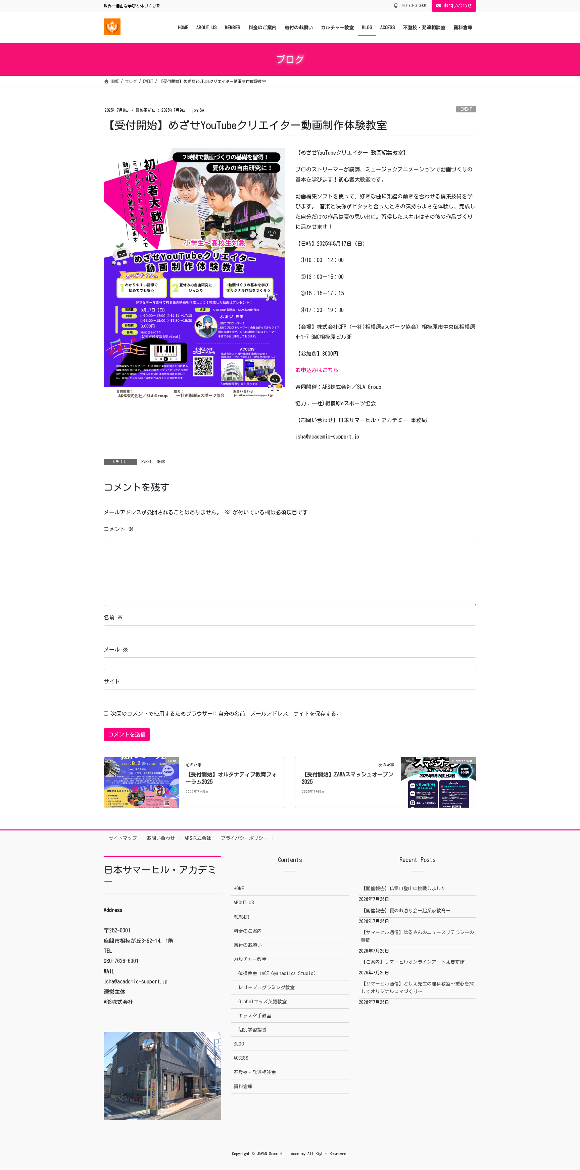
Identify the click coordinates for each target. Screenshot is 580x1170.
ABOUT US (244, 902)
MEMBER (241, 917)
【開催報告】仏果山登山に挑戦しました (403, 888)
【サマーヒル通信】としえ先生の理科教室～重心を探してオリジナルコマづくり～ (417, 987)
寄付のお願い (248, 945)
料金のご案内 (248, 931)
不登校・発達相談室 (255, 1072)
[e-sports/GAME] (438, 781)
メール (116, 649)
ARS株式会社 (198, 838)
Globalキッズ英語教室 (262, 1001)
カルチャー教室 (250, 959)
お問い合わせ (458, 5)
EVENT (466, 109)
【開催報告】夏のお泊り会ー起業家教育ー (405, 910)
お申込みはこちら (316, 370)
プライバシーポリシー (244, 838)
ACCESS (241, 1058)
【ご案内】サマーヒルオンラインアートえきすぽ (413, 962)
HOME (239, 888)
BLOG (239, 1043)
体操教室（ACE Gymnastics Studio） (278, 973)
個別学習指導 (252, 1029)
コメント (118, 529)
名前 (113, 617)
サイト (112, 681)
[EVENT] (141, 781)
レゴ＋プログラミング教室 (266, 987)
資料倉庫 (243, 1086)
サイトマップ (123, 838)
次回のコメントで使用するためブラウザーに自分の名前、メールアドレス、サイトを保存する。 (226, 713)
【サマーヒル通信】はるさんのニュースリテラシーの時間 (417, 936)
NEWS (161, 462)
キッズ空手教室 (254, 1015)
